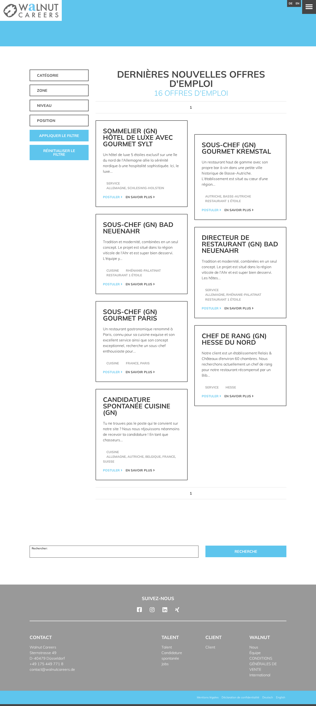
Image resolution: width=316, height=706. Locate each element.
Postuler (112, 197)
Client (210, 647)
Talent (166, 647)
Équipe (255, 652)
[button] (10, 696)
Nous (253, 647)
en (297, 3)
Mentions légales (208, 697)
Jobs (165, 663)
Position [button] (46, 120)
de (290, 3)
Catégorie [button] (48, 75)
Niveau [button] (44, 105)
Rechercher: (39, 548)
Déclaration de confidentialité (240, 697)
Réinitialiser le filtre (59, 152)
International (259, 675)
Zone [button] (42, 90)
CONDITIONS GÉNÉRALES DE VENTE (263, 664)
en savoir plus (139, 197)
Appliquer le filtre (59, 135)
